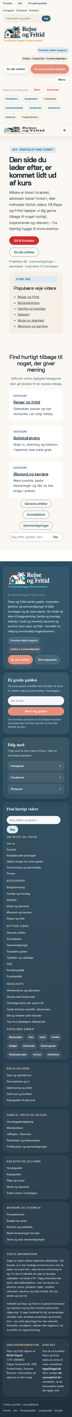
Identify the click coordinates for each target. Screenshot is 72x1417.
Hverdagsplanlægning (20, 1121)
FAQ (9, 963)
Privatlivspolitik (37, 3)
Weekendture (15, 1127)
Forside (7, 3)
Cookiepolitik (14, 976)
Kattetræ (10, 117)
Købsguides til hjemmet (21, 1100)
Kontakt (11, 849)
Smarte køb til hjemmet (21, 996)
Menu (62, 79)
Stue (30, 1037)
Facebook (21, 10)
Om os (11, 843)
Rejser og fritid (28, 297)
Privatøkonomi (15, 1214)
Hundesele (35, 108)
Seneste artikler (36, 504)
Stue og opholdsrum (19, 1075)
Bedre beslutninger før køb (23, 1233)
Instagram (8, 10)
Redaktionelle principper (21, 855)
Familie (55, 1037)
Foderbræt (50, 99)
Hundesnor (54, 108)
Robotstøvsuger (18, 1054)
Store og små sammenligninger (26, 1239)
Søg (46, 18)
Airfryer (37, 1054)
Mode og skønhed (31, 320)
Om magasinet (47, 659)
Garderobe (29, 1046)
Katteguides (14, 1174)
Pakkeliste (53, 1054)
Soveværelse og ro (18, 1081)
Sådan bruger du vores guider (25, 861)
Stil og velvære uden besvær (24, 1015)
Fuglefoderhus (30, 117)
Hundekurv (12, 99)
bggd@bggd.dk (51, 1368)
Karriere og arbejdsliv (20, 1226)
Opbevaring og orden (20, 1087)
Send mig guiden (36, 711)
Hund (42, 1037)
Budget (13, 1046)
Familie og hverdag (32, 309)
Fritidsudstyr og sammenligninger (27, 1146)
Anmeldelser (36, 514)
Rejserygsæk (48, 1046)
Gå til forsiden (24, 240)
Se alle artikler (16, 69)
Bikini (37, 89)
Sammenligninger (36, 525)
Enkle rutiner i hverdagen (22, 1193)
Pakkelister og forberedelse (23, 1140)
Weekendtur (15, 1037)
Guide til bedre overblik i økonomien (28, 1009)
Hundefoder (31, 99)
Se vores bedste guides (49, 69)
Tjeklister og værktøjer (20, 957)
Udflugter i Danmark (19, 1134)
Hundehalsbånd (14, 108)
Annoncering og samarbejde (24, 867)
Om (20, 3)
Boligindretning (29, 303)
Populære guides (17, 951)
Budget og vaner (17, 1220)
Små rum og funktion (19, 1093)
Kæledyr (24, 314)
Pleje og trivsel (15, 1180)
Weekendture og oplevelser (23, 990)
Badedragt (53, 89)
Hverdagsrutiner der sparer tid (25, 1002)
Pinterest (34, 10)
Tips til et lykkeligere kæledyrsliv (26, 1021)
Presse (11, 873)
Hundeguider (14, 1167)
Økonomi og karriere (33, 326)
